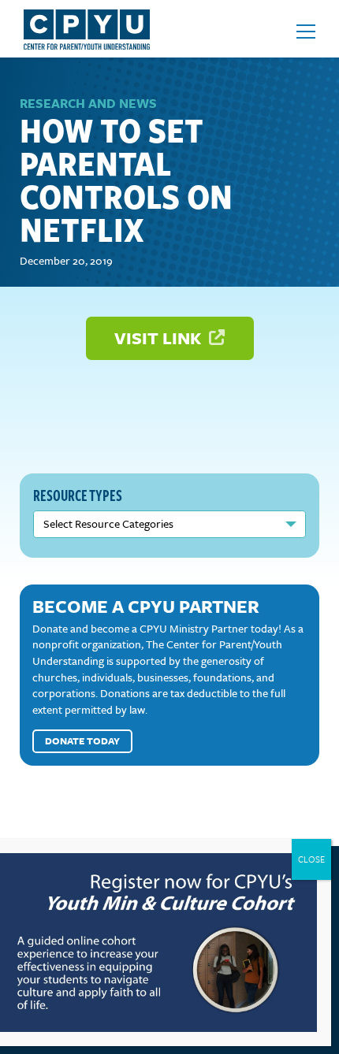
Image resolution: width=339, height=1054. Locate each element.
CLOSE (311, 859)
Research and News (88, 103)
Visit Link (159, 337)
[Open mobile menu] (305, 31)
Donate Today (82, 740)
